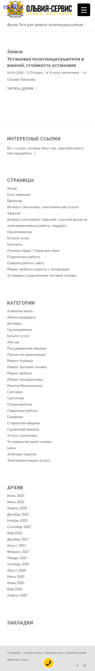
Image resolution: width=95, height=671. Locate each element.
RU (13, 7)
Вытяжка (14, 323)
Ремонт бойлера (20, 360)
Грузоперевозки (19, 231)
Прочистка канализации (26, 354)
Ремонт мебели (19, 373)
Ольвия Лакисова (21, 79)
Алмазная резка (20, 310)
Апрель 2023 (17, 507)
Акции (12, 188)
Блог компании (18, 194)
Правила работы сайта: (26, 262)
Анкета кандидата (21, 317)
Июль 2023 (15, 495)
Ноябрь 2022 (17, 520)
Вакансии (14, 200)
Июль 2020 (15, 576)
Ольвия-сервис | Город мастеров (33, 250)
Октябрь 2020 (18, 563)
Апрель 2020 (17, 595)
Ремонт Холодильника (25, 379)
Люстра (13, 341)
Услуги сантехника (64, 72)
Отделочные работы (23, 256)
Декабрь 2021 (18, 539)
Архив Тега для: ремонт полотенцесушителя (45, 25)
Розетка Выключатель (25, 385)
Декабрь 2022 (18, 514)
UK (20, 7)
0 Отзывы (35, 72)
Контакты (14, 244)
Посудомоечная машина (26, 348)
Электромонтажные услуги (28, 460)
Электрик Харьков (21, 453)
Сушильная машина (23, 429)
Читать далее (20, 88)
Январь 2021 (17, 557)
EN (6, 7)
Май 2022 (14, 532)
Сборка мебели (19, 404)
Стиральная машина (23, 422)
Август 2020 (16, 570)
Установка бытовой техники (29, 441)
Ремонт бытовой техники (27, 366)
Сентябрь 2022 (19, 526)
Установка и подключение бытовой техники (41, 275)
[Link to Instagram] (84, 665)
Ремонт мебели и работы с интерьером (38, 269)
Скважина (15, 416)
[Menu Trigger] (83, 9)
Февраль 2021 (18, 551)
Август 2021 (16, 545)
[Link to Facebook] (77, 665)
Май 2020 (14, 588)
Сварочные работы (22, 410)
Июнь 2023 (15, 501)
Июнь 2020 (15, 582)
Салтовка (14, 391)
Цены (11, 447)
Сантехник (15, 397)
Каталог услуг (18, 237)
